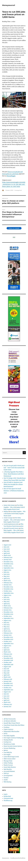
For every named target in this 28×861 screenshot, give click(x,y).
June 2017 (6, 696)
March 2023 (7, 631)
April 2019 (7, 650)
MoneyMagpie (11, 176)
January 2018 (7, 681)
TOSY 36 (6, 773)
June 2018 (6, 671)
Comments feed (8, 798)
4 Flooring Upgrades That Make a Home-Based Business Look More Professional (14, 474)
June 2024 (7, 599)
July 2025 (6, 572)
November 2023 (8, 614)
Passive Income (8, 765)
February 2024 (8, 608)
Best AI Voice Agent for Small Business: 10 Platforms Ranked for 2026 (14, 491)
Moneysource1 (8, 5)
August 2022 (7, 645)
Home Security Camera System (13, 746)
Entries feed (7, 796)
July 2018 (6, 668)
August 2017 (7, 692)
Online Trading (8, 763)
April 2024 (7, 603)
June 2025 (7, 574)
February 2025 (8, 582)
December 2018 (8, 658)
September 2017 (8, 689)
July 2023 (6, 622)
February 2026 (8, 557)
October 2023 (8, 616)
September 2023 (8, 618)
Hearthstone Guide (9, 744)
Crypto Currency (8, 729)
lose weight (7, 754)
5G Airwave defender (10, 721)
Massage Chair (8, 761)
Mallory (6, 511)
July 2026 (6, 547)
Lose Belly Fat (8, 752)
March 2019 (7, 652)
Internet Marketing (9, 748)
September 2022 (8, 643)
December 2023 (8, 612)
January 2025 (7, 584)
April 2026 (7, 553)
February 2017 (8, 704)
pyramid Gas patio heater (11, 528)
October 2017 (7, 687)
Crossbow (6, 727)
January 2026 (8, 559)
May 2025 (6, 576)
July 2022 (6, 647)
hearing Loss (7, 742)
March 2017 (7, 702)
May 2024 (6, 601)
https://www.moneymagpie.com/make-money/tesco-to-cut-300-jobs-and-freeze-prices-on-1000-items (13, 184)
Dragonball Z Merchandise (11, 731)
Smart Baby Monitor (10, 767)
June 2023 (7, 624)
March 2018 (7, 677)
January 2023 (7, 635)
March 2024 (7, 605)
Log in (5, 794)
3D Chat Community (10, 719)
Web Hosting (7, 782)
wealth (6, 779)
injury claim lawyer (9, 505)
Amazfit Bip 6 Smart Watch (12, 723)
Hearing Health (8, 740)
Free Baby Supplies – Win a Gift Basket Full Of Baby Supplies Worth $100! (14, 507)
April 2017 (6, 700)
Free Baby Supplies (9, 735)
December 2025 (8, 561)
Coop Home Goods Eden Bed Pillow (14, 725)
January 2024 (7, 610)
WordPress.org (8, 800)
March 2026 (7, 555)
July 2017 (6, 694)
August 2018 (7, 666)
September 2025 (8, 568)
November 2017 (8, 685)
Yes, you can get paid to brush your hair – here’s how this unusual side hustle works (14, 467)
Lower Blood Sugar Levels (11, 756)
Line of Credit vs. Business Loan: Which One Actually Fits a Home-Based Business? (13, 484)
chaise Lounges (8, 518)
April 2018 (7, 675)
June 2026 (7, 549)
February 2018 (8, 679)
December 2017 (8, 683)
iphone (6, 750)
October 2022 (8, 641)
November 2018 (8, 660)
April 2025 (7, 578)
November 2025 (8, 563)
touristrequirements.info (11, 524)
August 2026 (7, 545)
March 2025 (7, 580)
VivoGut (6, 777)
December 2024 (8, 587)
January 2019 (7, 656)
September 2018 (8, 664)
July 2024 (6, 597)
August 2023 (7, 620)
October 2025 (8, 566)
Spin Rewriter (8, 769)
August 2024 (7, 595)
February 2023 (8, 633)
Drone (5, 733)
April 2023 (7, 629)
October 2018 (7, 662)
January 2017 (7, 706)
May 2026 (7, 551)
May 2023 (6, 626)
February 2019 (8, 654)
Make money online (9, 758)
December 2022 (8, 637)
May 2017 (6, 698)
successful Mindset (9, 771)
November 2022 (8, 639)
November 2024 (8, 589)
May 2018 (6, 673)
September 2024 (8, 593)
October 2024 (8, 591)
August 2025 (7, 570)
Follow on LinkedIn (14, 228)
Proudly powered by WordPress (17, 858)
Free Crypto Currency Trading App (14, 737)
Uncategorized (18, 190)
